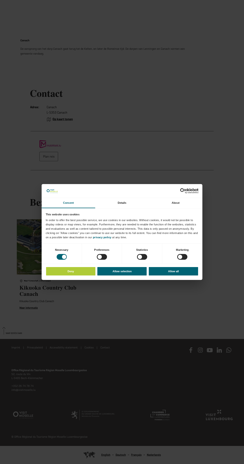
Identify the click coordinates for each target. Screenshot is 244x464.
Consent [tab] (68, 202)
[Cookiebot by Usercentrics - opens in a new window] (182, 191)
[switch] (102, 257)
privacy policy (102, 237)
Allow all (173, 271)
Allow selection (122, 271)
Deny (71, 271)
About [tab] (176, 202)
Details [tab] (122, 202)
